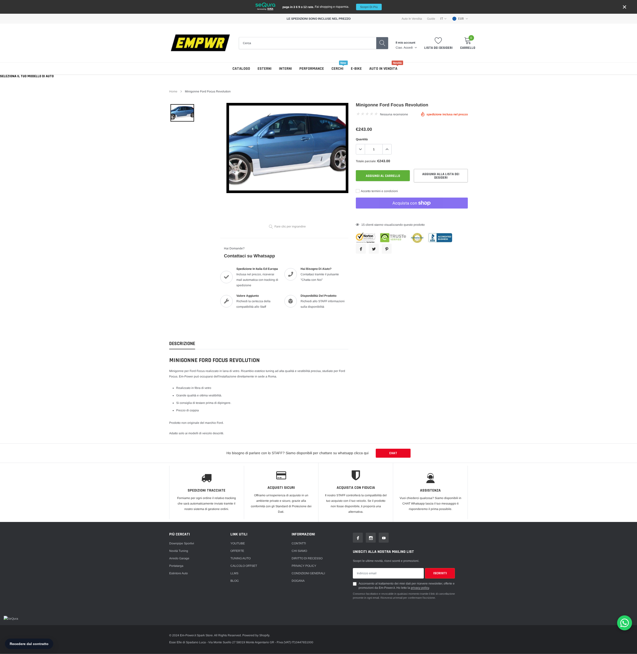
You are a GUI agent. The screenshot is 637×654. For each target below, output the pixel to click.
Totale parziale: (366, 161)
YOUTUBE (237, 543)
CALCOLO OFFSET (243, 566)
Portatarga (176, 566)
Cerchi (337, 68)
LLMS (234, 573)
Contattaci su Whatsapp (249, 255)
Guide (431, 18)
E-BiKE (356, 68)
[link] (182, 113)
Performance (311, 68)
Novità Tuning (178, 551)
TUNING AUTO (240, 558)
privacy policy (420, 587)
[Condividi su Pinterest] (387, 249)
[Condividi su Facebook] (361, 249)
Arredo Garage (179, 558)
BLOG (234, 580)
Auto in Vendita (412, 18)
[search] (382, 43)
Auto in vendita (383, 68)
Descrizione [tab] (182, 344)
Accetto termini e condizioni (379, 191)
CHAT (393, 453)
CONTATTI (299, 543)
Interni (285, 68)
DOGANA (298, 580)
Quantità (362, 139)
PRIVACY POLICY (304, 566)
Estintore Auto (178, 573)
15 (363, 224)
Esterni (264, 68)
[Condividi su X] (374, 249)
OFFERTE (237, 551)
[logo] (200, 43)
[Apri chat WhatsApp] (624, 622)
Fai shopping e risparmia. (330, 7)
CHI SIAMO (299, 551)
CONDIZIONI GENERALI (308, 573)
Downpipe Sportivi (181, 543)
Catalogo (241, 68)
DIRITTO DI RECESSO (307, 558)
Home (173, 91)
